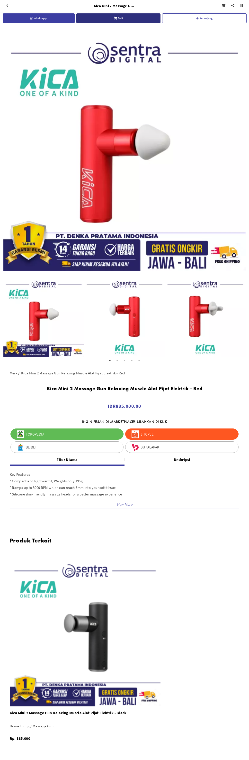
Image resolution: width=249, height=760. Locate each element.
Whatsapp (40, 18)
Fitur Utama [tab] (67, 459)
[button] (125, 504)
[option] (124, 149)
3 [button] (124, 360)
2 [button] (117, 360)
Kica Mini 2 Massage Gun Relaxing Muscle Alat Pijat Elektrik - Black (68, 712)
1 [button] (109, 360)
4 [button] (131, 360)
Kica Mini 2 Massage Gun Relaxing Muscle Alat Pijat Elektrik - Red (73, 373)
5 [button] (139, 360)
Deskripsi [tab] (182, 459)
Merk (14, 373)
